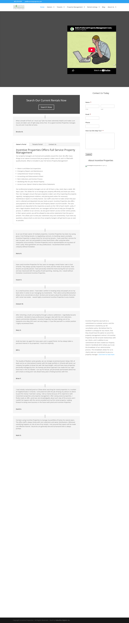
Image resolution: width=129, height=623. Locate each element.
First (87, 109)
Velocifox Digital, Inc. (63, 620)
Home (42, 7)
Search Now (46, 107)
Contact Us (52, 144)
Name (88, 102)
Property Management (75, 7)
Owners (49, 7)
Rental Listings (92, 7)
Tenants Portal (37, 144)
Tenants (59, 7)
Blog (103, 7)
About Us (111, 7)
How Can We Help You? (94, 131)
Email (88, 114)
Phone (87, 122)
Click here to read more (106, 354)
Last (102, 109)
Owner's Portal (21, 144)
